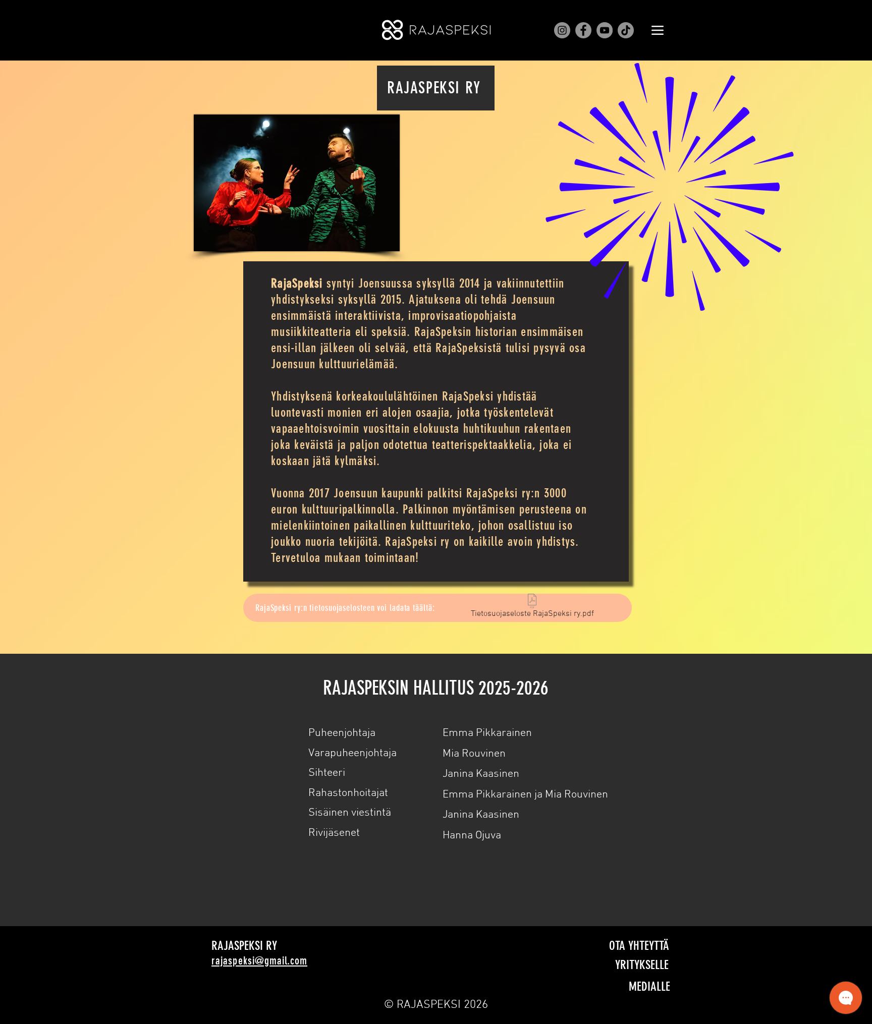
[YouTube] (604, 30)
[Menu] (657, 30)
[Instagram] (562, 30)
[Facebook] (583, 30)
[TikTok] (626, 30)
